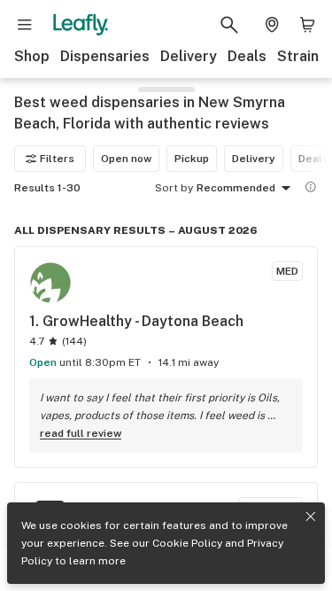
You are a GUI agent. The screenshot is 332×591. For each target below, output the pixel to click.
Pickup (191, 158)
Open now (126, 158)
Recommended (236, 188)
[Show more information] (311, 187)
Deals (247, 56)
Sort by (174, 188)
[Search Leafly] (229, 24)
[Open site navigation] (24, 24)
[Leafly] (81, 24)
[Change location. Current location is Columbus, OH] (271, 24)
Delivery (188, 56)
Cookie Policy (187, 543)
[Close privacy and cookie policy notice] (311, 516)
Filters (57, 158)
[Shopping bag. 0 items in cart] (307, 24)
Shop (32, 56)
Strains (302, 56)
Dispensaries (105, 56)
